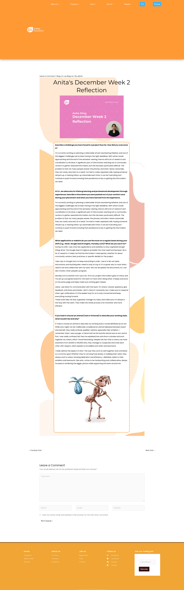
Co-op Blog (66, 76)
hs (72, 76)
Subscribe (144, 569)
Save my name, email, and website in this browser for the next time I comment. (75, 515)
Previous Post (35, 450)
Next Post (151, 450)
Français (157, 4)
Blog (58, 76)
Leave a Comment (47, 76)
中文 (142, 4)
